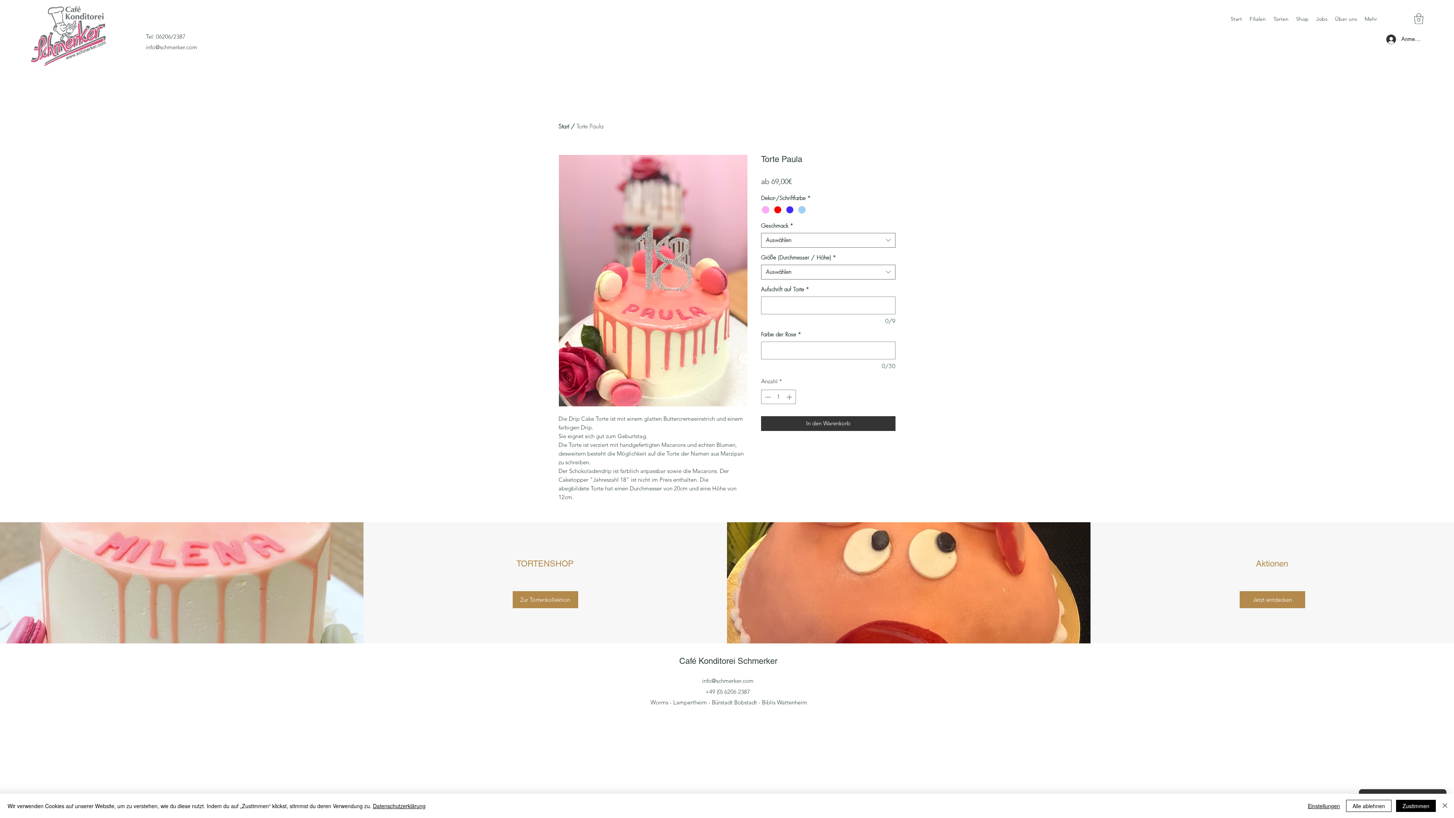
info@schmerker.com (171, 47)
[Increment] (790, 397)
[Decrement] (767, 397)
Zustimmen (1416, 806)
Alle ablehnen (1369, 806)
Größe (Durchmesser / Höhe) (798, 257)
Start (564, 126)
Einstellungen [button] (1324, 806)
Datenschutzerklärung (399, 806)
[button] (1418, 18)
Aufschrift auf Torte (785, 289)
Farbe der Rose (781, 334)
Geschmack (777, 225)
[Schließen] (1444, 806)
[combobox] (828, 240)
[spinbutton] (778, 397)
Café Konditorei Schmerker (728, 661)
